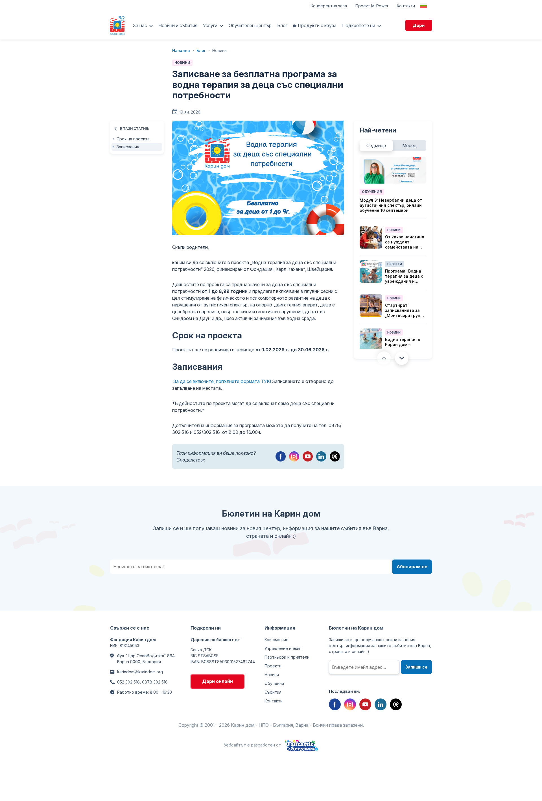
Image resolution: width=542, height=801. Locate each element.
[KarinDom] (117, 25)
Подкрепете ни (358, 25)
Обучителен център (250, 25)
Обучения (372, 192)
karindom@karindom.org (140, 671)
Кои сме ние (277, 639)
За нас (140, 25)
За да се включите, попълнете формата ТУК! (222, 381)
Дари (419, 25)
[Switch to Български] (423, 6)
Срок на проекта (133, 138)
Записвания (128, 146)
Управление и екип (283, 648)
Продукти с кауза (317, 25)
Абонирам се (412, 566)
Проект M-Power (371, 5)
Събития (273, 692)
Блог (282, 25)
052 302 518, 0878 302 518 (142, 682)
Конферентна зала (329, 5)
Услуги (210, 25)
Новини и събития (177, 25)
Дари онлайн (217, 681)
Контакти (406, 5)
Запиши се (416, 667)
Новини (182, 62)
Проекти (394, 264)
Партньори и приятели (287, 657)
